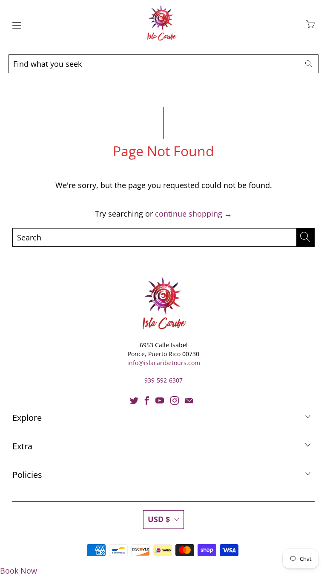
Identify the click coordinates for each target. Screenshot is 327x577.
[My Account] (14, 25)
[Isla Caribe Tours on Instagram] (174, 400)
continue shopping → (193, 214)
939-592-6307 (163, 380)
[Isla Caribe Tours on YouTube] (159, 400)
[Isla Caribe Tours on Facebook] (147, 400)
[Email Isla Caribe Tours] (189, 400)
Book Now (18, 571)
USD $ (159, 519)
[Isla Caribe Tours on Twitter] (134, 400)
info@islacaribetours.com (163, 363)
